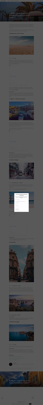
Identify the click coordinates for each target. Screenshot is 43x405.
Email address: (17, 199)
